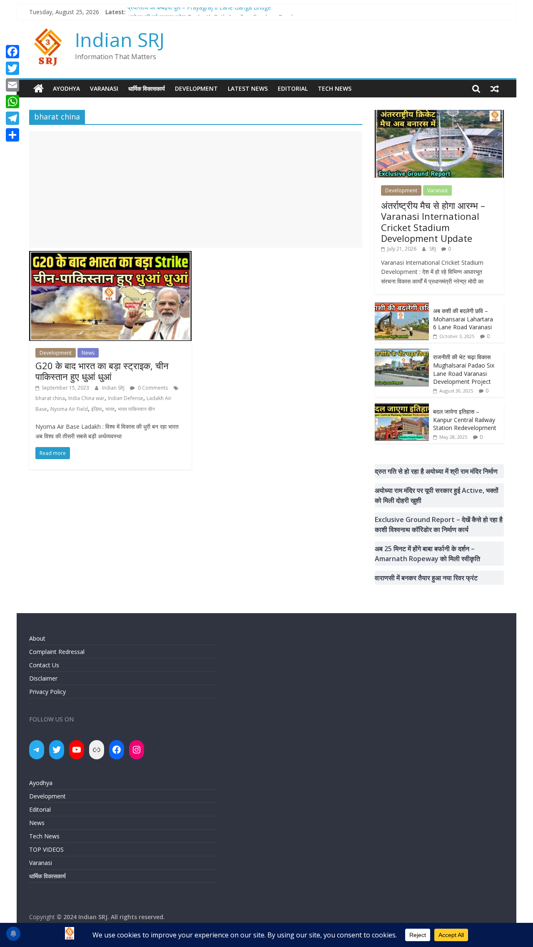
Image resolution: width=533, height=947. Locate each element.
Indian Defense (125, 398)
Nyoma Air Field (69, 409)
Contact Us (44, 665)
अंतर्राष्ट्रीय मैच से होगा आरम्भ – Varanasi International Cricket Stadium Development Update (433, 221)
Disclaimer (43, 678)
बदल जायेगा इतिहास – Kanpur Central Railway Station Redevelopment (464, 420)
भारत (110, 409)
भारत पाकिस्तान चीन (136, 409)
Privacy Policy (47, 692)
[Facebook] (12, 51)
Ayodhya (66, 88)
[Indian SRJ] (38, 88)
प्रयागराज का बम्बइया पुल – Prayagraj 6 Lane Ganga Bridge (199, 12)
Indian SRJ (119, 39)
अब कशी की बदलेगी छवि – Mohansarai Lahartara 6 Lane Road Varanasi (463, 319)
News (88, 352)
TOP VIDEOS (46, 849)
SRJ (433, 248)
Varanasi (104, 88)
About (37, 638)
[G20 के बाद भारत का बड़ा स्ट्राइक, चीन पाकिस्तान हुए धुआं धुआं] (110, 256)
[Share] (12, 135)
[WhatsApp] (12, 101)
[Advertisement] (195, 189)
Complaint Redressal (57, 652)
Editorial (293, 88)
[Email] (12, 85)
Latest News (248, 88)
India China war (86, 398)
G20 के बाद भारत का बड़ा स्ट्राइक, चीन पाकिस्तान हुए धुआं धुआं (102, 371)
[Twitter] (12, 68)
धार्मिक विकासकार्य (146, 88)
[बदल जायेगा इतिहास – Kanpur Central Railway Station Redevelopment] (402, 408)
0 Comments (152, 387)
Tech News (334, 88)
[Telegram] (12, 118)
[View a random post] (495, 88)
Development (196, 88)
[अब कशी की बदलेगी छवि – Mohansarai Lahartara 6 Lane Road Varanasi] (402, 307)
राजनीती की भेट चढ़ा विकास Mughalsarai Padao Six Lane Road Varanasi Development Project (463, 369)
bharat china (50, 398)
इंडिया (96, 409)
